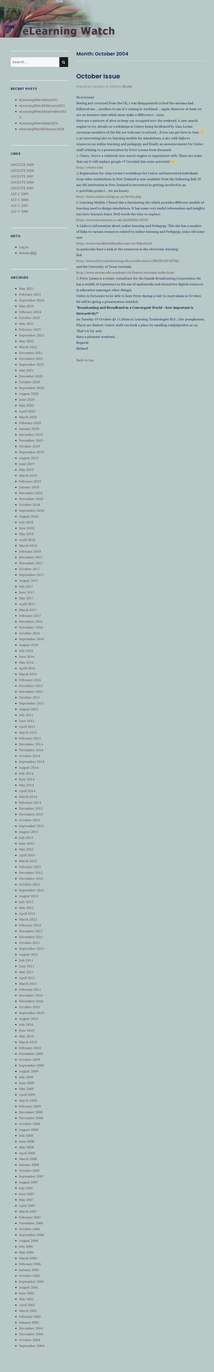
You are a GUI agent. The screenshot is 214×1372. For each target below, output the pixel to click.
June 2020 (26, 399)
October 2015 (29, 697)
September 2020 (31, 388)
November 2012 (31, 878)
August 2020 (28, 393)
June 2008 (26, 1141)
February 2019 (30, 481)
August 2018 (28, 516)
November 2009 (31, 1053)
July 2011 (26, 960)
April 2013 (27, 855)
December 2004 (31, 1328)
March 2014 (28, 796)
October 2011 (29, 942)
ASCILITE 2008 (22, 170)
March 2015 (28, 732)
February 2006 (30, 1264)
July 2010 (26, 1024)
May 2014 (26, 785)
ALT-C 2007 (19, 205)
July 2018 (26, 522)
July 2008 (26, 1135)
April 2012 (27, 913)
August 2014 (28, 767)
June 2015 (26, 720)
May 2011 (26, 972)
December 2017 (31, 557)
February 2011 (30, 989)
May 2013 (26, 849)
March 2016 (28, 674)
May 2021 (26, 370)
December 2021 (31, 352)
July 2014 (26, 773)
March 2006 (28, 1258)
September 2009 (31, 1065)
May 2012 (26, 907)
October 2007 (29, 1170)
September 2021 (31, 364)
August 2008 (28, 1129)
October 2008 (29, 1123)
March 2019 (28, 475)
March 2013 (28, 861)
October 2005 (29, 1275)
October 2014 (29, 755)
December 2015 (31, 685)
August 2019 (28, 458)
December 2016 (31, 621)
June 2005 (26, 1293)
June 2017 (26, 592)
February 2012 (30, 925)
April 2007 (27, 1205)
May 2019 (26, 469)
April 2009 (27, 1094)
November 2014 (31, 750)
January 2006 (29, 1269)
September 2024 (31, 300)
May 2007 (26, 1199)
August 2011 (28, 954)
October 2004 (29, 1340)
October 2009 (29, 1059)
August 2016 (28, 645)
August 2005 (28, 1287)
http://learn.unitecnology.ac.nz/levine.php (108, 196)
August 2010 (28, 1018)
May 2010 (26, 1036)
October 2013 (29, 820)
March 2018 (28, 545)
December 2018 (31, 493)
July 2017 (26, 586)
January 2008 (29, 1164)
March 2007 (28, 1211)
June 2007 (26, 1194)
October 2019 (29, 446)
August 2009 (28, 1071)
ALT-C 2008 (19, 199)
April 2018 (27, 539)
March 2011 (28, 983)
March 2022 (28, 347)
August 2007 (28, 1182)
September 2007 (31, 1176)
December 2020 (31, 376)
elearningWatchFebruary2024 (41, 129)
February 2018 (30, 551)
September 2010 (31, 1012)
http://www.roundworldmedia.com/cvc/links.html (114, 243)
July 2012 (26, 902)
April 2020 (27, 411)
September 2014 (31, 761)
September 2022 (31, 335)
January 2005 (29, 1322)
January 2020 (29, 428)
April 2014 (27, 791)
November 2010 (31, 1001)
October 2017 (29, 569)
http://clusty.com (89, 167)
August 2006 (28, 1240)
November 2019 (31, 440)
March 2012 (28, 919)
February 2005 (30, 1316)
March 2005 (28, 1310)
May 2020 (26, 405)
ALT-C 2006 (19, 211)
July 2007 (26, 1188)
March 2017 (28, 609)
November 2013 (31, 814)
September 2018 (31, 510)
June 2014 (26, 779)
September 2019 (31, 452)
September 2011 (31, 948)
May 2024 (26, 306)
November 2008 (31, 1118)
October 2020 (29, 382)
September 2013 (31, 826)
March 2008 (28, 1159)
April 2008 (27, 1153)
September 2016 (31, 639)
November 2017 (31, 563)
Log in (23, 247)
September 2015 (31, 703)
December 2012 (31, 872)
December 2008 (31, 1112)
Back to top (85, 360)
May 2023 (26, 323)
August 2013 (28, 831)
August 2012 (28, 896)
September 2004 (31, 1345)
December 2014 (31, 744)
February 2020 (30, 423)
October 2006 (29, 1229)
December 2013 (31, 808)
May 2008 (26, 1147)
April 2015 (27, 726)
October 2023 (29, 317)
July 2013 (26, 837)
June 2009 (26, 1083)
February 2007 (30, 1217)
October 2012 (29, 884)
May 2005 (26, 1299)
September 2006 (31, 1234)
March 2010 (28, 1042)
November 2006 (31, 1223)
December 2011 (31, 931)
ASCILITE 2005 (22, 188)
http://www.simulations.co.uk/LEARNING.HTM (112, 220)
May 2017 (26, 598)
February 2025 (30, 294)
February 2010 (30, 1048)
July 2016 (26, 650)
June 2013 (26, 843)
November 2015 (31, 691)
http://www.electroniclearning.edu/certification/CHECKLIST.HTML (127, 260)
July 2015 (26, 715)
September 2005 (31, 1281)
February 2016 (30, 680)
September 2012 (31, 890)
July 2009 (26, 1077)
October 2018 (29, 504)
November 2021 (31, 358)
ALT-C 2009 (19, 194)
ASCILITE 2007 (22, 176)
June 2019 (26, 463)
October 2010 (29, 1007)
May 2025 (26, 288)
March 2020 (28, 417)
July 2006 (26, 1246)
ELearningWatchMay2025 (38, 99)
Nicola (127, 86)
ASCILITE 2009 (22, 164)
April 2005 (27, 1305)
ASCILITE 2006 (22, 182)
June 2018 (26, 528)
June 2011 (26, 966)
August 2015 (28, 709)
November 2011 (31, 937)
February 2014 (30, 802)
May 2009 (26, 1088)
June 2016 (26, 656)
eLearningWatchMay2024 (38, 123)
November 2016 (31, 627)
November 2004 (31, 1334)
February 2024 (30, 312)
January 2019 (29, 487)
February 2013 (30, 866)
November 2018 (31, 498)
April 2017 (27, 604)
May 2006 (26, 1252)
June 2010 (26, 1030)
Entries (28, 253)
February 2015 (30, 738)
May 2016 (26, 662)
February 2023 (30, 329)
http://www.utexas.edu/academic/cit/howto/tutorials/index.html (125, 272)
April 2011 (27, 977)
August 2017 (28, 580)
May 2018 (26, 534)
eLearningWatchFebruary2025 (42, 105)
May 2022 (26, 341)
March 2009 (28, 1100)
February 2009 (30, 1106)
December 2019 (31, 434)
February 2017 (30, 615)
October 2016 (29, 633)
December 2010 (31, 995)
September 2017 (31, 574)
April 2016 (27, 668)
